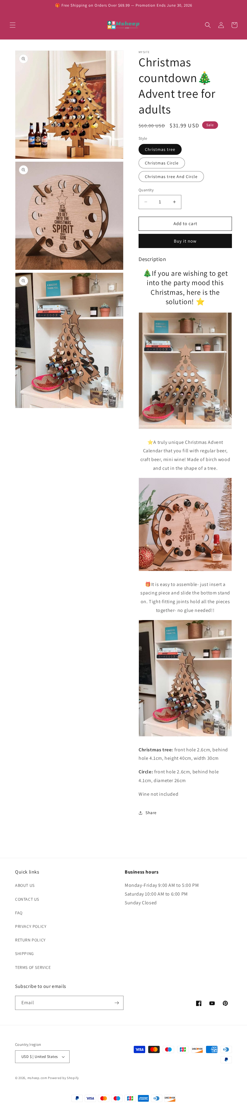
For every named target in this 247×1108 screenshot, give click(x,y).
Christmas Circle (162, 163)
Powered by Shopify (63, 1078)
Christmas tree (160, 149)
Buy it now (185, 241)
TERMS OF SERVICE (33, 967)
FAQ (19, 912)
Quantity (146, 190)
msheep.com (37, 1078)
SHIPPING (24, 953)
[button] (12, 25)
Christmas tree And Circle (171, 176)
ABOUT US (25, 885)
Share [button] (151, 812)
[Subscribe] (116, 1003)
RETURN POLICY (30, 940)
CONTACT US (27, 899)
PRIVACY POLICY (30, 926)
